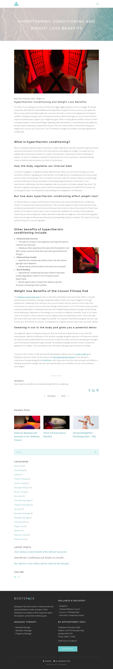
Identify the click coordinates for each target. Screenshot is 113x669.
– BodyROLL (63, 606)
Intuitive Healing (20, 483)
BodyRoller (46, 360)
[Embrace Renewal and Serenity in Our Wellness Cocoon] (27, 422)
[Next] (60, 395)
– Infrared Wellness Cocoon (69, 609)
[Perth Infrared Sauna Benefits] (56, 422)
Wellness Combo (20, 535)
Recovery (17, 509)
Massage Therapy (21, 487)
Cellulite (17, 474)
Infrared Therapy (20, 479)
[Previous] (57, 395)
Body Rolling (19, 470)
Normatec (18, 496)
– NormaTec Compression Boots (71, 615)
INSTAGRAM (51, 664)
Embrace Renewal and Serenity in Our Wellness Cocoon (27, 436)
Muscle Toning (20, 492)
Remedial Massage (21, 517)
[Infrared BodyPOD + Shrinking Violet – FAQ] (86, 422)
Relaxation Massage (22, 513)
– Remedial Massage (22, 627)
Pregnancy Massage (22, 505)
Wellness (17, 530)
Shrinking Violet (29, 99)
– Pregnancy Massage (22, 633)
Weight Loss (40, 99)
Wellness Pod (19, 539)
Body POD (18, 99)
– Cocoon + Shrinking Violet (68, 612)
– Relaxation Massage (22, 630)
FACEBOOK (62, 664)
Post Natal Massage (22, 500)
